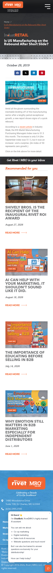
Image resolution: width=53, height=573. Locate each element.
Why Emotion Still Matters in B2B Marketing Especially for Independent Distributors (24, 431)
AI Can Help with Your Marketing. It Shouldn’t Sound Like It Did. (25, 285)
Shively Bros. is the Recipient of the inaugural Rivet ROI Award (25, 213)
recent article (26, 127)
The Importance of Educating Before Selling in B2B (25, 356)
